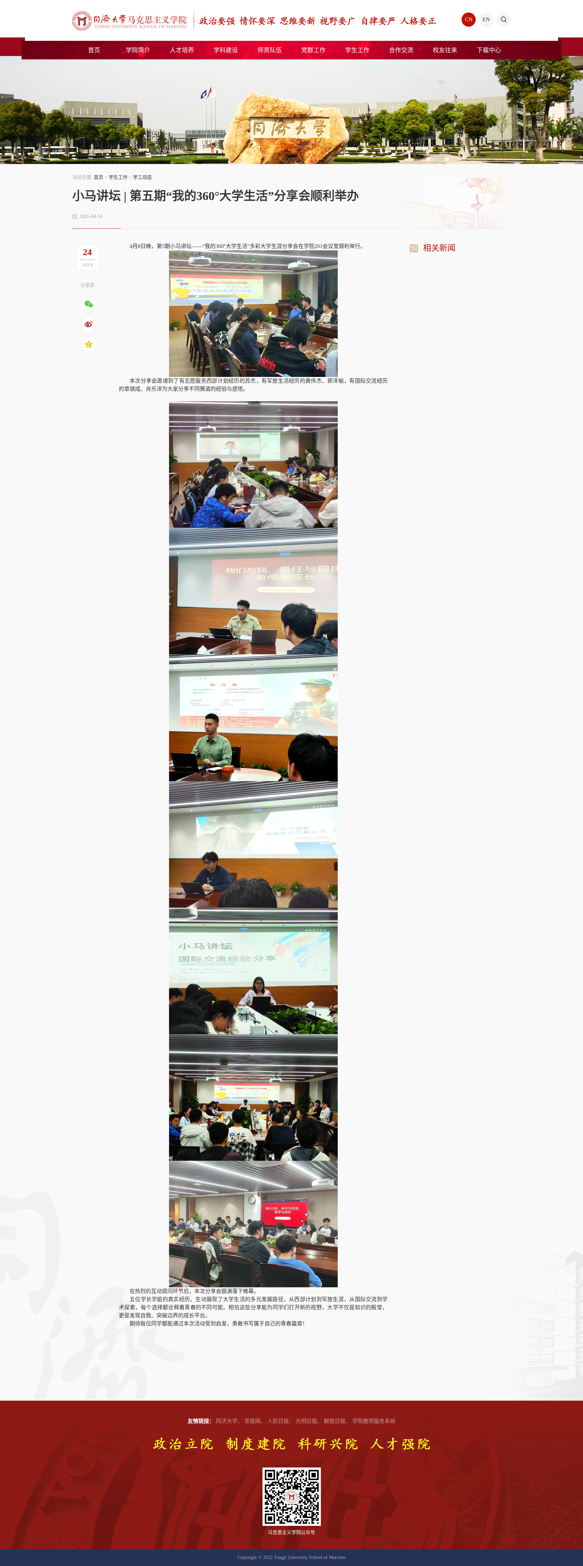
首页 (98, 177)
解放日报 (334, 1421)
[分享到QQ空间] (89, 344)
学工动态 (142, 177)
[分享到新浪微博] (89, 324)
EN (486, 19)
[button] (504, 19)
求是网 (252, 1421)
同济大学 (227, 1421)
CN (469, 19)
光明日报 (306, 1421)
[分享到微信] (89, 304)
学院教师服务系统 (373, 1421)
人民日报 (278, 1421)
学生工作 (118, 177)
